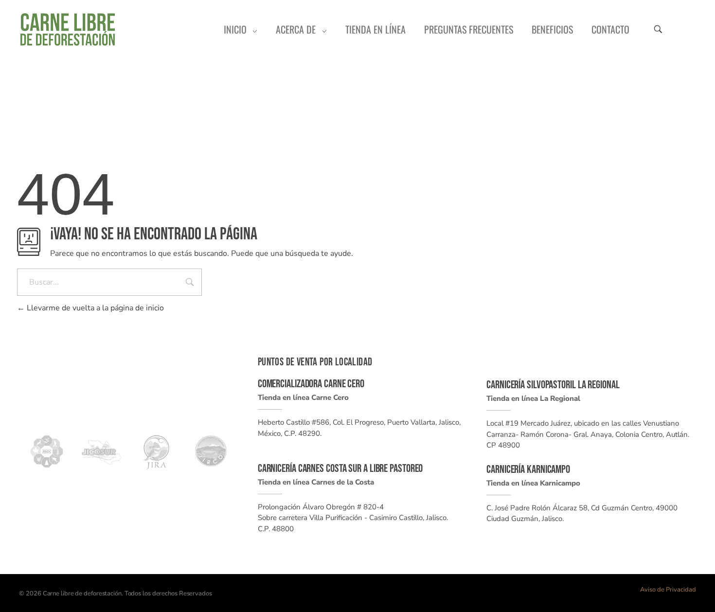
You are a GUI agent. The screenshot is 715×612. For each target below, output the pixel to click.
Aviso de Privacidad (668, 589)
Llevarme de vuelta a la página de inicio (94, 308)
